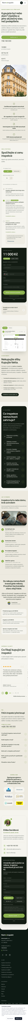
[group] (14, 677)
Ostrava (9, 1003)
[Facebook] (2, 955)
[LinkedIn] (9, 955)
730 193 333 (4, 948)
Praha (2, 1003)
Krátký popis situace (8, 904)
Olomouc (21, 1003)
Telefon (5, 271)
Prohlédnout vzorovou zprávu (9, 394)
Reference (3, 986)
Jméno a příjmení (7, 878)
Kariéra (2, 991)
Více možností (10, 1018)
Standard (5, 327)
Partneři (3, 989)
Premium (10, 327)
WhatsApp (5, 950)
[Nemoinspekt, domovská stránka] (8, 3)
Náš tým (3, 984)
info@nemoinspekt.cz (6, 946)
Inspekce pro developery (6, 972)
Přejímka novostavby (5, 965)
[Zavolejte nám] (21, 2)
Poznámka (5, 284)
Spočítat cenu (13, 37)
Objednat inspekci (13, 915)
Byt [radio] (8, 171)
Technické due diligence (6, 977)
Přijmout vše (18, 1018)
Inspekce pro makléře (5, 970)
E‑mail (4, 277)
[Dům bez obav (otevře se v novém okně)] (11, 241)
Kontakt (3, 996)
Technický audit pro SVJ (6, 967)
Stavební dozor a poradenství (7, 974)
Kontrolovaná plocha (8, 175)
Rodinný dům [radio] (16, 171)
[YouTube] (6, 955)
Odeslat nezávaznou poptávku (13, 292)
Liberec (16, 1003)
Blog (2, 994)
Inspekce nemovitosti (6, 963)
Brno (6, 1003)
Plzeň (13, 1003)
